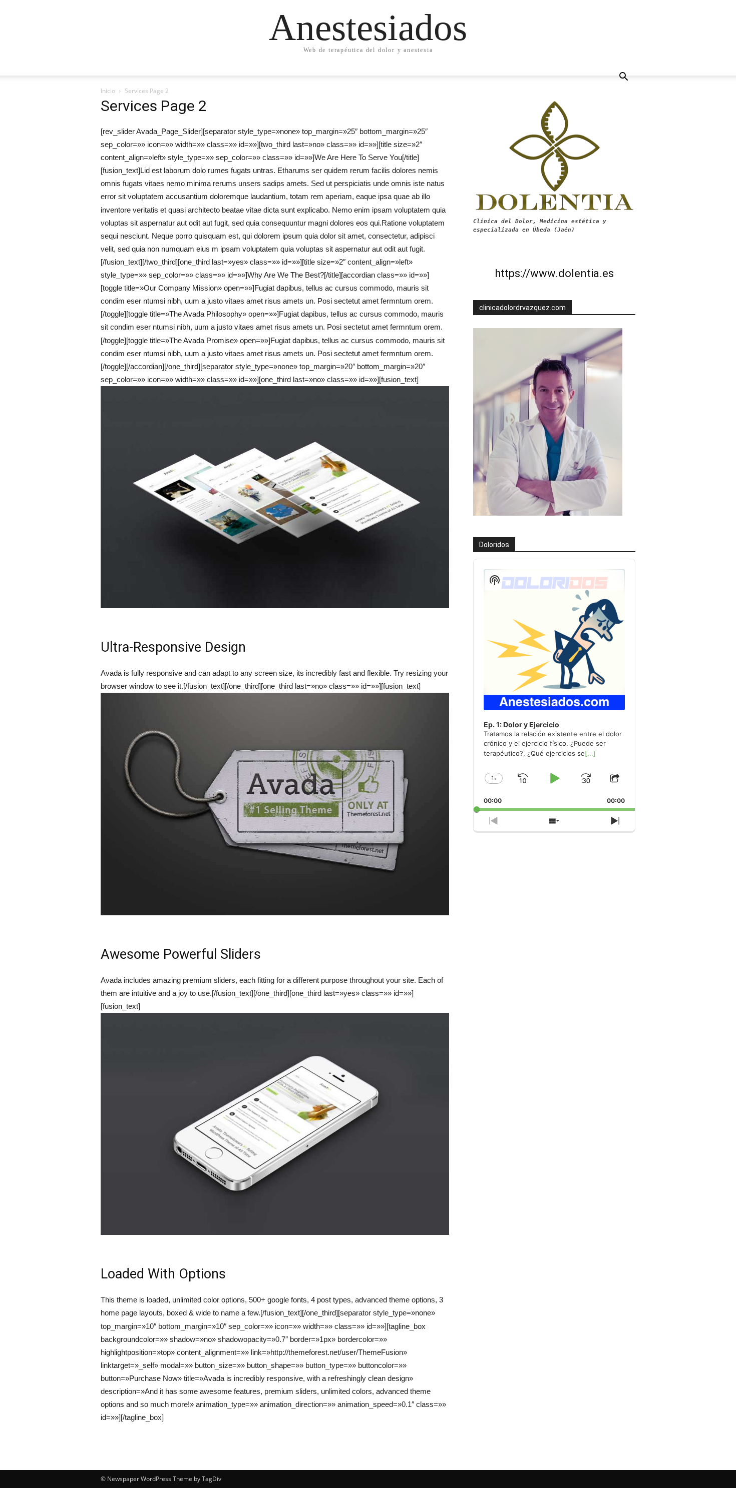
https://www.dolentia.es (554, 273)
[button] (623, 78)
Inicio (108, 91)
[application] (554, 685)
